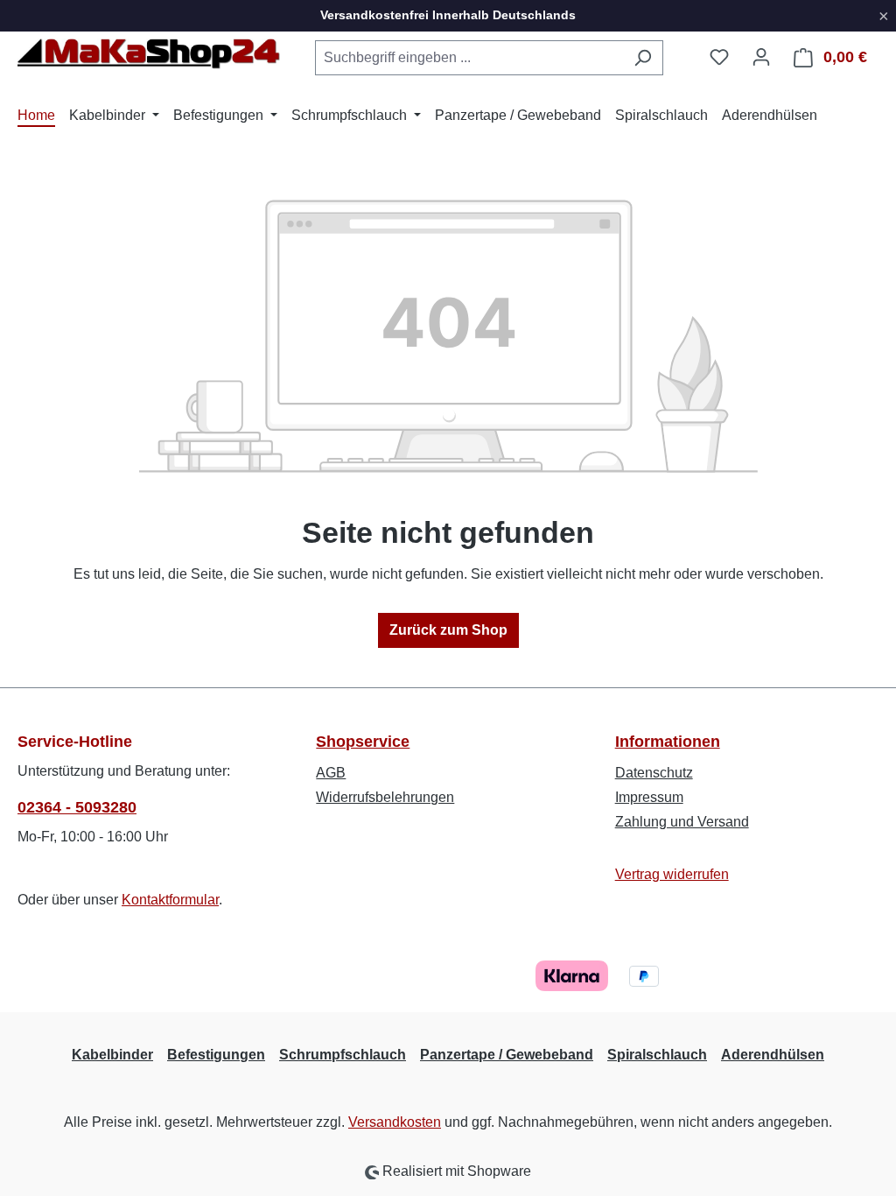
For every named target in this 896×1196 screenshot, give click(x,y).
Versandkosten (394, 1122)
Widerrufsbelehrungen (385, 797)
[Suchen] (642, 57)
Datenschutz (654, 772)
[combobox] (469, 57)
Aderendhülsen (772, 1054)
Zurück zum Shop (448, 630)
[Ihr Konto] (761, 56)
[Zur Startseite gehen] (149, 54)
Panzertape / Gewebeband (506, 1054)
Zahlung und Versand (682, 821)
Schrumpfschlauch (342, 1054)
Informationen (667, 741)
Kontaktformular (170, 899)
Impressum (649, 797)
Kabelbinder (112, 1054)
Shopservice (363, 741)
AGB (331, 772)
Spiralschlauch (657, 1054)
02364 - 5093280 (77, 807)
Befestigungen (216, 1054)
